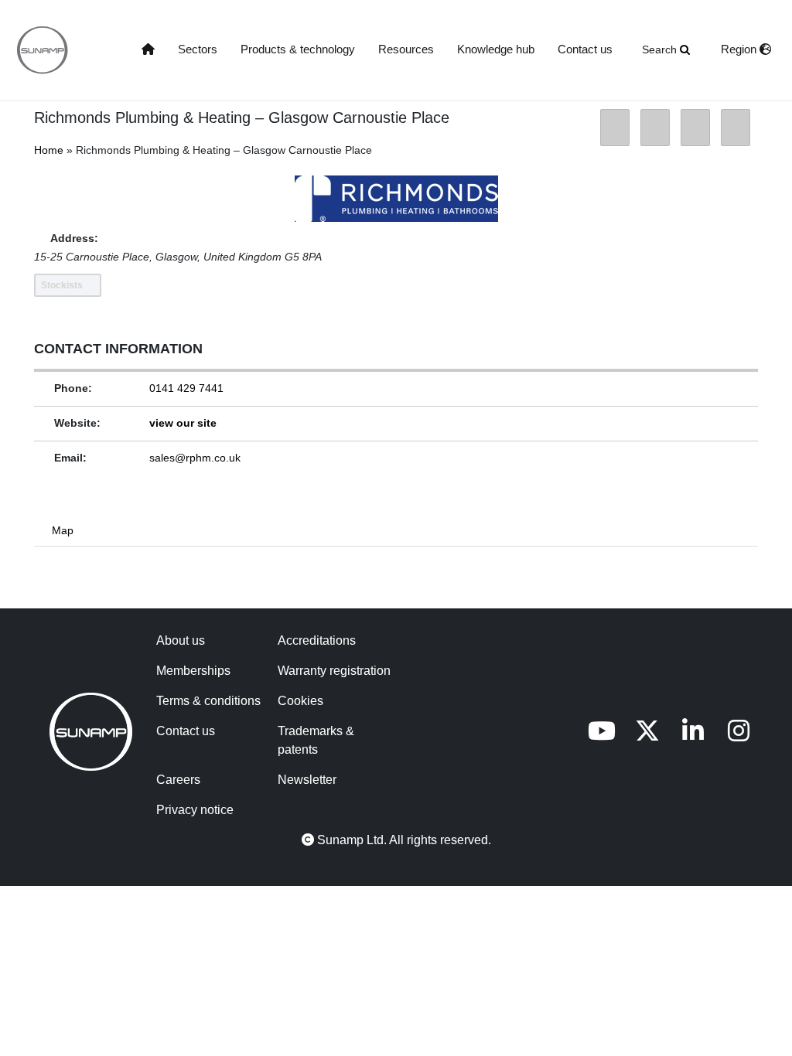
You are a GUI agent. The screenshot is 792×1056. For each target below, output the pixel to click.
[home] (148, 50)
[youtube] (602, 735)
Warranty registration (334, 670)
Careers (178, 779)
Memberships (193, 670)
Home (48, 150)
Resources (406, 49)
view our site (183, 423)
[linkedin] (693, 735)
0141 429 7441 (186, 388)
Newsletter (307, 779)
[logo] (42, 50)
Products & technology (298, 49)
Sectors (197, 49)
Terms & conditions (208, 700)
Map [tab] (62, 530)
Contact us (585, 49)
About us (180, 640)
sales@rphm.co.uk (195, 457)
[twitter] (647, 735)
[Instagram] (738, 735)
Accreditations (317, 640)
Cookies (300, 700)
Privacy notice (195, 809)
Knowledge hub (495, 49)
